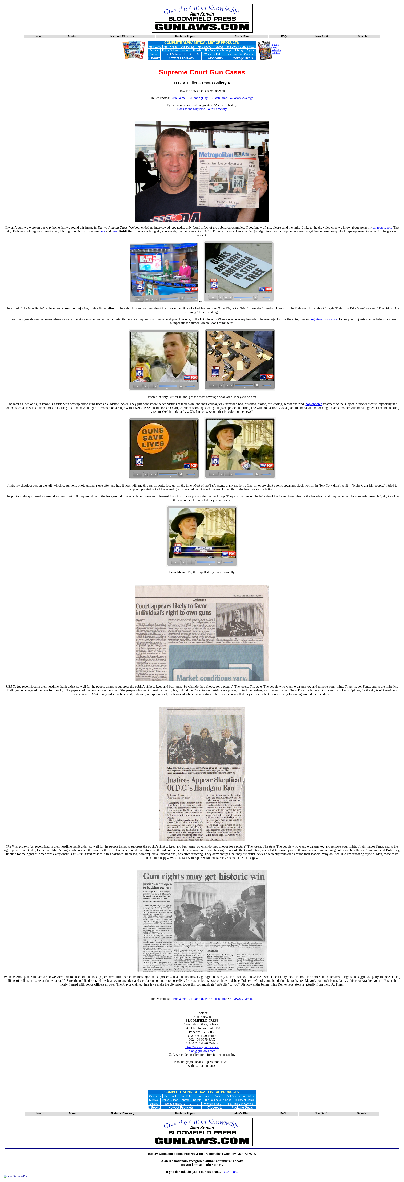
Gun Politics (187, 46)
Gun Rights (170, 46)
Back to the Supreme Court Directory (202, 109)
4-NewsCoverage (241, 98)
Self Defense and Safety (240, 46)
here (102, 231)
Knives (186, 50)
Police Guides (170, 50)
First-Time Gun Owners (240, 54)
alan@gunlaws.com (202, 1051)
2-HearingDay (198, 98)
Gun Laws (155, 46)
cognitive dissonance (323, 319)
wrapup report (382, 227)
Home (39, 36)
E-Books (154, 58)
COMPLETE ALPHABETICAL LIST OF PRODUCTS (201, 42)
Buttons (154, 54)
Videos (219, 46)
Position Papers (185, 36)
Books (72, 36)
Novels (197, 50)
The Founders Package (218, 50)
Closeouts (215, 58)
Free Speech (205, 46)
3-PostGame (219, 98)
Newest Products (181, 58)
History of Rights (244, 50)
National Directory (122, 36)
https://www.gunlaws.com (202, 1047)
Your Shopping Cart (18, 1176)
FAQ (284, 36)
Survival (154, 50)
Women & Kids (212, 54)
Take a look (230, 1172)
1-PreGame (178, 98)
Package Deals (242, 58)
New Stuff (322, 36)
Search (362, 36)
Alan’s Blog (242, 36)
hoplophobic (314, 404)
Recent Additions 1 (174, 54)
